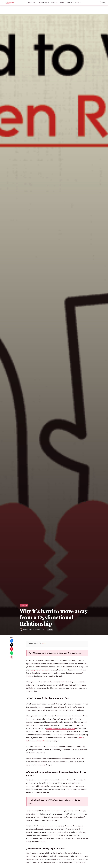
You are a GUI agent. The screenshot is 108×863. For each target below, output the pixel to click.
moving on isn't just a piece (40, 670)
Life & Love (69, 2)
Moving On (24, 605)
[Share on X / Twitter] (11, 645)
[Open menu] (3, 2)
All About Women (42, 2)
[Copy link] (11, 657)
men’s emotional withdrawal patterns (60, 728)
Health (62, 2)
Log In (103, 2)
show (43, 643)
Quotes (77, 2)
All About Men (31, 2)
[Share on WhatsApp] (11, 653)
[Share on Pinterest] (11, 649)
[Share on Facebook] (11, 641)
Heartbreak (54, 2)
